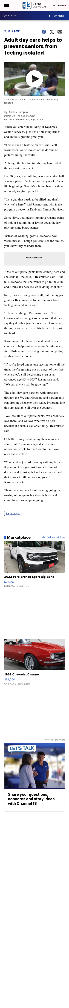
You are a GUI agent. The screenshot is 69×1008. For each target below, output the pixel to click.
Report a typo (13, 513)
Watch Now (59, 5)
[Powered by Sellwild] (59, 739)
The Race (12, 31)
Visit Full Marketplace (53, 537)
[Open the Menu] (6, 5)
